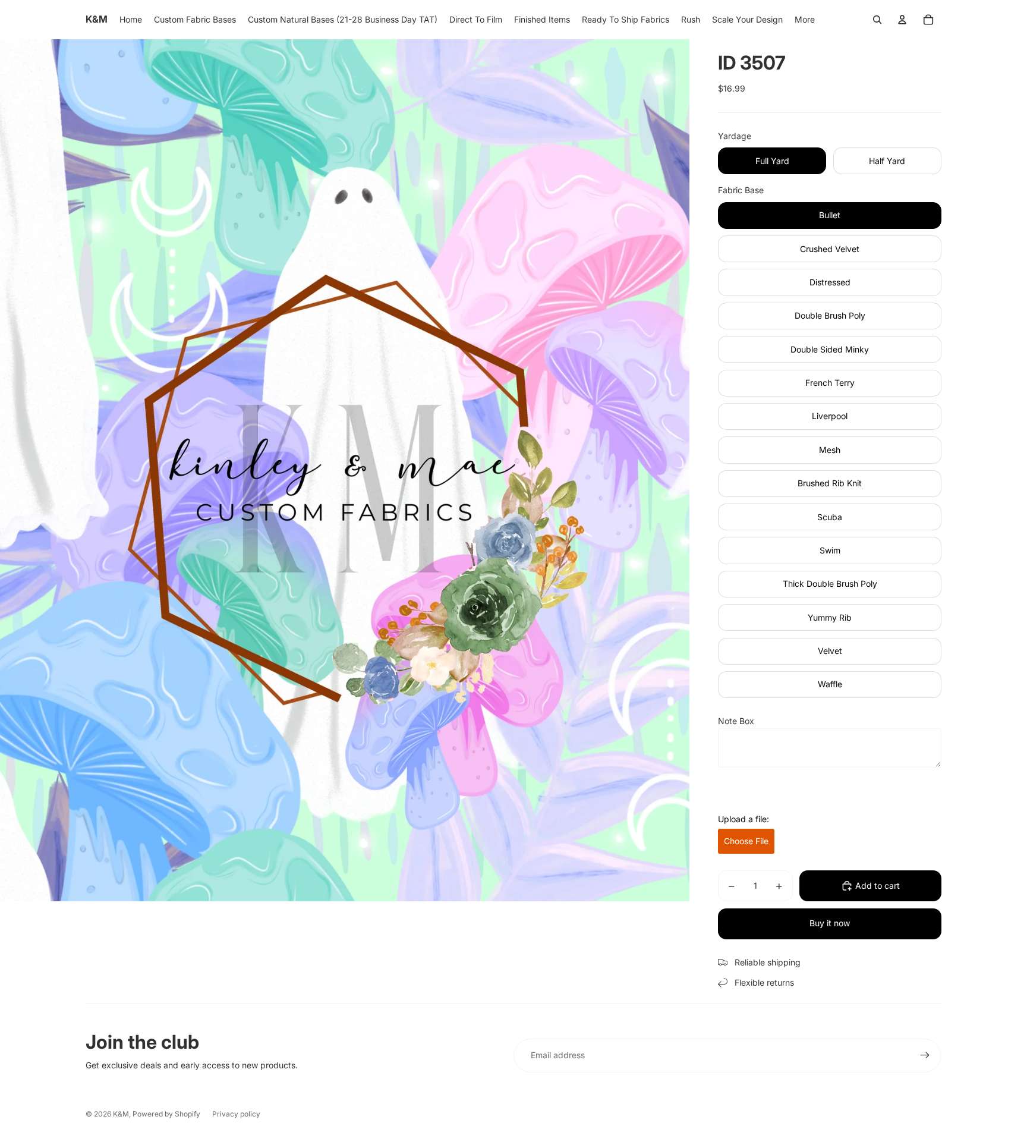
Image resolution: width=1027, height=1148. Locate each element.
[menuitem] (805, 20)
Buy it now (829, 923)
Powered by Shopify (166, 1113)
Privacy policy (236, 1113)
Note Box (736, 721)
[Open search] (877, 20)
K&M (121, 1113)
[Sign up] (924, 1055)
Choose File (746, 841)
